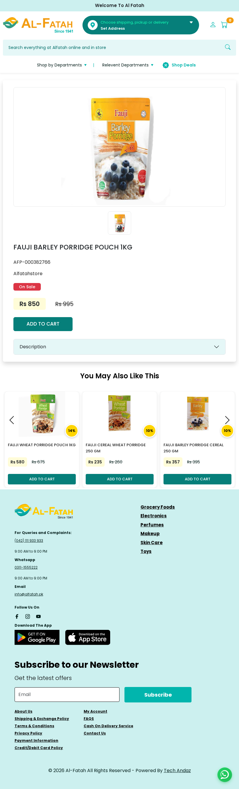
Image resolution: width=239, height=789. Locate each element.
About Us (23, 711)
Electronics (153, 516)
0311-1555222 (26, 567)
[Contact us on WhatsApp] (224, 774)
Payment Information (36, 740)
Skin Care (151, 543)
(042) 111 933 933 (29, 540)
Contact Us (95, 733)
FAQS (89, 718)
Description (33, 346)
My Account (95, 711)
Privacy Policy (28, 733)
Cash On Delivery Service (108, 725)
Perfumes (152, 525)
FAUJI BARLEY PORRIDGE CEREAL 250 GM (194, 448)
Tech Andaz (177, 770)
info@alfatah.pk (29, 594)
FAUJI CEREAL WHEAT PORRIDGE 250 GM (116, 448)
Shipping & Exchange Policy (42, 718)
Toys (146, 551)
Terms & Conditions (34, 725)
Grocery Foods (157, 507)
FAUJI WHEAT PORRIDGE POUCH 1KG (42, 445)
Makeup (150, 533)
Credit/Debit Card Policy (39, 747)
